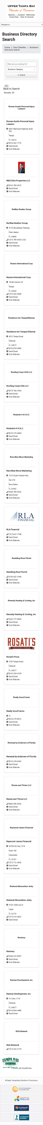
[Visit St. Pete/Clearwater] (21, 1089)
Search (22, 75)
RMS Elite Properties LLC (18, 180)
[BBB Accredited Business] (21, 1117)
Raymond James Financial (18, 841)
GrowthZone (27, 1068)
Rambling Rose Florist (16, 572)
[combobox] (21, 69)
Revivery (10, 951)
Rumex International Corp (18, 277)
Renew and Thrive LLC (16, 799)
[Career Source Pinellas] (21, 1098)
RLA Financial (12, 529)
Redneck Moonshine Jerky (19, 900)
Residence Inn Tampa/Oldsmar (21, 331)
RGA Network (12, 1045)
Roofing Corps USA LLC (17, 386)
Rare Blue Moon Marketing (19, 471)
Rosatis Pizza (12, 657)
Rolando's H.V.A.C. (15, 428)
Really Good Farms (15, 711)
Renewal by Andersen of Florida (21, 756)
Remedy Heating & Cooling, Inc (21, 614)
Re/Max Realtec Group (17, 223)
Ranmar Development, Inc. (18, 994)
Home (7, 47)
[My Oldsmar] (21, 1108)
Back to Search (11, 88)
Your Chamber (19, 47)
